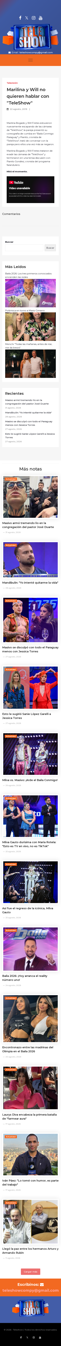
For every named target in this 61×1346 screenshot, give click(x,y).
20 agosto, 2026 (13, 1057)
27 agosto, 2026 (13, 657)
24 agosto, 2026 (13, 985)
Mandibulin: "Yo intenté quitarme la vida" (28, 412)
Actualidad (11, 479)
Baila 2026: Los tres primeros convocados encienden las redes (28, 275)
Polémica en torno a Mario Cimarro (25, 310)
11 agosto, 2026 (12, 1258)
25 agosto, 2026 (13, 851)
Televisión (12, 83)
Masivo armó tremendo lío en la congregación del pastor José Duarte (27, 402)
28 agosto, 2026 (13, 588)
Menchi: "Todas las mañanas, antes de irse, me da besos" (28, 346)
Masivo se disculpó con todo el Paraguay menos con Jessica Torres (28, 423)
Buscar (9, 241)
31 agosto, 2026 (13, 532)
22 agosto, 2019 (18, 109)
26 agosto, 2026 (13, 785)
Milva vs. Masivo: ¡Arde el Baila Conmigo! (29, 780)
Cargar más (30, 1271)
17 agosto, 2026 (13, 1124)
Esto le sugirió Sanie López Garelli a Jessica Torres (30, 435)
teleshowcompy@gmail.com (36, 52)
